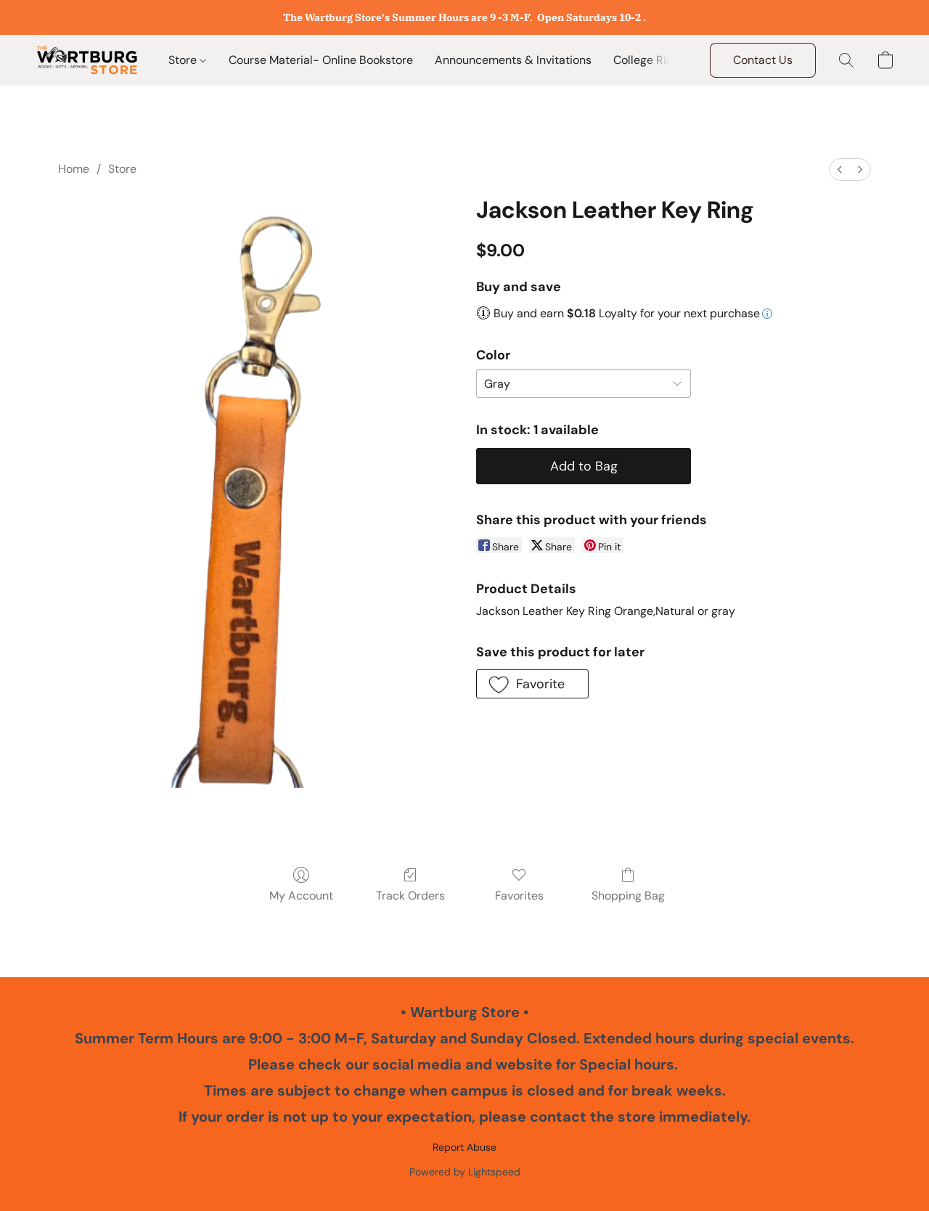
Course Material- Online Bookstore (321, 60)
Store (184, 60)
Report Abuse (464, 1147)
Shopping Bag (628, 895)
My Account (301, 895)
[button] (87, 60)
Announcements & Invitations (513, 60)
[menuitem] (840, 169)
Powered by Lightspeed (464, 1171)
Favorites (519, 895)
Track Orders (410, 895)
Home (73, 168)
